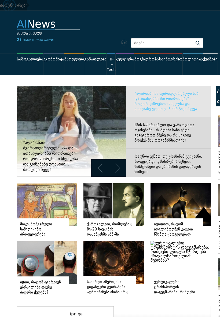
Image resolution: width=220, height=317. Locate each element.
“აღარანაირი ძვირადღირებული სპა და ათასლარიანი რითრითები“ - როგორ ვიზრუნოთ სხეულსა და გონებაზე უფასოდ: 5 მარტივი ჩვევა (166, 101)
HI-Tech (111, 64)
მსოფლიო (74, 59)
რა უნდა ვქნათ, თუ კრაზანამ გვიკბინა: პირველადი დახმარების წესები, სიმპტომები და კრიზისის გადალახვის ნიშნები (168, 164)
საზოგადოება (30, 59)
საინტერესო (170, 59)
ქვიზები (210, 59)
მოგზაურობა (146, 59)
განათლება (95, 59)
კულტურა (125, 59)
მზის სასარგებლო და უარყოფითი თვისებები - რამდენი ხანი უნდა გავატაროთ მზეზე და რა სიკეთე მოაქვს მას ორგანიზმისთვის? (164, 133)
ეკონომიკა (53, 59)
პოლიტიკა (193, 59)
